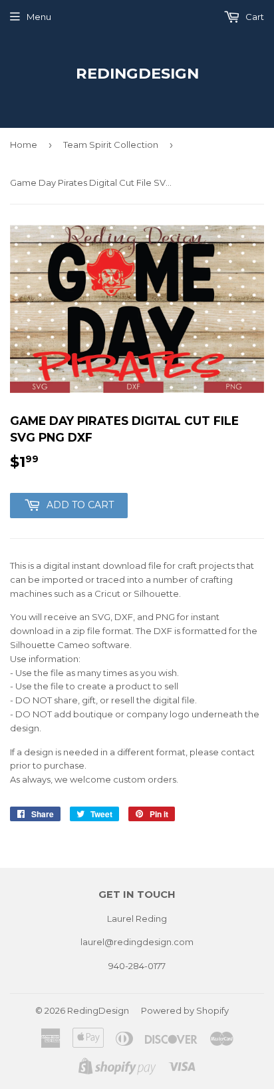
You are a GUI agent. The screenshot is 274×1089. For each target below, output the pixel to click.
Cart (253, 16)
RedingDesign (137, 73)
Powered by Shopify (185, 1010)
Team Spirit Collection (110, 144)
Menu (39, 16)
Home (23, 144)
